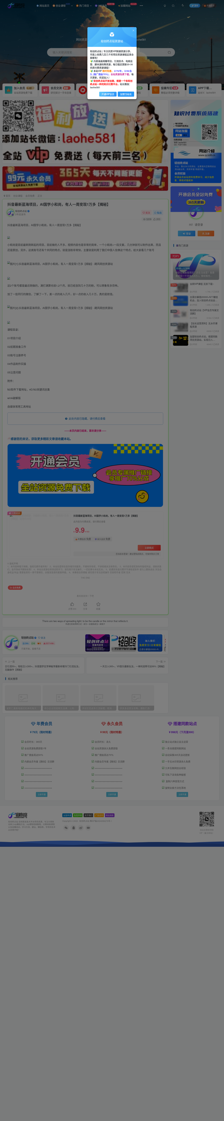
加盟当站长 (126, 94)
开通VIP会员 (108, 94)
